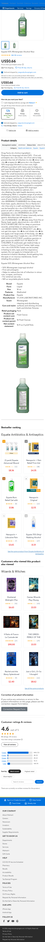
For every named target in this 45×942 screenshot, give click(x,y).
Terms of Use (7, 887)
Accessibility (6, 872)
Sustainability (7, 829)
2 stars (4, 761)
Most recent (14, 771)
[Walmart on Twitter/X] (8, 921)
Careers (5, 818)
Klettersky (5, 3)
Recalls (4, 869)
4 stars (4, 755)
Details (20, 126)
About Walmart (7, 815)
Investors (5, 825)
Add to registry (33, 130)
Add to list (12, 130)
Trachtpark (13, 3)
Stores (4, 843)
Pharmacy (6, 865)
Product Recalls (8, 876)
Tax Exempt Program (9, 879)
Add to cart (23, 92)
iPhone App (6, 909)
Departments (9, 8)
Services (20, 8)
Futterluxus (27, 3)
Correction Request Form (14, 709)
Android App (6, 912)
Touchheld (20, 3)
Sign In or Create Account (16, 800)
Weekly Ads (32, 803)
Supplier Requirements (10, 832)
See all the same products (34, 688)
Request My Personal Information (14, 897)
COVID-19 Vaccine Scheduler (12, 862)
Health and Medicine (25, 148)
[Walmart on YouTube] (13, 921)
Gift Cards (6, 854)
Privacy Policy (7, 890)
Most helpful (7, 776)
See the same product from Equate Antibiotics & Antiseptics (26, 552)
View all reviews (10, 744)
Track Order (16, 803)
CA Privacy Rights (8, 894)
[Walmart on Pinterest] (17, 921)
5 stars (4, 753)
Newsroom (6, 822)
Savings (28, 8)
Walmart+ (6, 850)
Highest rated (29, 771)
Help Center (36, 800)
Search (39, 782)
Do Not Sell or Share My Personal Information (18, 901)
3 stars (4, 758)
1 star (4, 764)
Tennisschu (35, 3)
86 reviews (18, 55)
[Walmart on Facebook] (3, 921)
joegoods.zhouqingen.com (27, 72)
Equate (35, 148)
